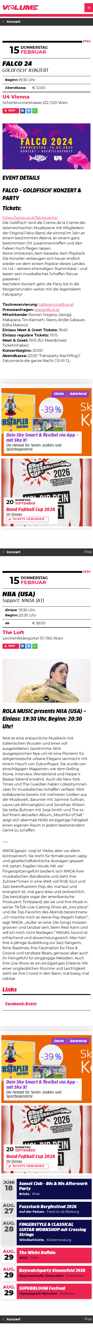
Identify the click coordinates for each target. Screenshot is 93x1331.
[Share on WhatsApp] (34, 110)
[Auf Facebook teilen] (22, 110)
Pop (88, 552)
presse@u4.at (47, 310)
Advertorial (78, 394)
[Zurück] (3, 21)
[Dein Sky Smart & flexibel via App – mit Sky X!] (46, 422)
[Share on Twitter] (28, 110)
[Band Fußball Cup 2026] (46, 492)
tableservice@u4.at (56, 304)
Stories (59, 394)
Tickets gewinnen (28, 519)
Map (12, 110)
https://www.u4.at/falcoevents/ (30, 218)
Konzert (14, 21)
